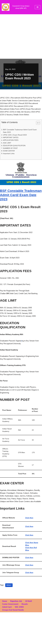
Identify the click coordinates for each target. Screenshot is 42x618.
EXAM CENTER (9, 151)
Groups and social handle (13, 610)
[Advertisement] (21, 36)
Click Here (29, 518)
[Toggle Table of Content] (37, 123)
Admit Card (7, 607)
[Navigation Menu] (37, 7)
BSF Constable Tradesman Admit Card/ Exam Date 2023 (20, 131)
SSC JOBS (19, 607)
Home (4, 601)
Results (25, 604)
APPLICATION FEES (10, 140)
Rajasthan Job (16, 601)
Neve (11, 616)
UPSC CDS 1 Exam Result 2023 (15, 135)
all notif (28, 601)
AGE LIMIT (7, 143)
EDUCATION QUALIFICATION (14, 145)
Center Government (10, 604)
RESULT (8, 585)
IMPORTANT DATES (10, 137)
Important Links (8, 153)
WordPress (28, 616)
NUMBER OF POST (10, 148)
